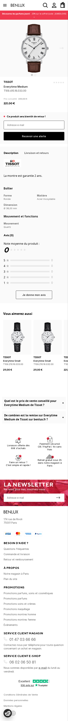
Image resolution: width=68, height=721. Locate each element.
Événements (11, 624)
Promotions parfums (15, 598)
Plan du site (10, 578)
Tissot (8, 82)
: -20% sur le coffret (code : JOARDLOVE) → (34, 15)
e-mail (43, 667)
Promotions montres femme (20, 619)
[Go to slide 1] (32, 75)
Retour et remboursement (18, 559)
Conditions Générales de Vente (21, 694)
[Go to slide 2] (35, 75)
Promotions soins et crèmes (20, 603)
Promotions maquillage (17, 609)
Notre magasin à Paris (16, 573)
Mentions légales (13, 705)
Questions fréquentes (16, 548)
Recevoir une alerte (34, 136)
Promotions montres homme (20, 614)
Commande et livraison (17, 554)
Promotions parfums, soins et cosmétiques (28, 593)
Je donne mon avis (34, 294)
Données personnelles (16, 700)
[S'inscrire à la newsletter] (58, 498)
